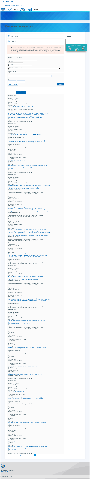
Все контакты (3, 473)
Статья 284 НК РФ (12, 342)
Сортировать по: (11, 90)
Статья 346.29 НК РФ (13, 366)
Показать (60, 84)
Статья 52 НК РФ (12, 134)
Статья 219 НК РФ (37, 134)
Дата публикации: (12, 95)
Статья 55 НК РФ (28, 134)
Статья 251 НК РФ (12, 391)
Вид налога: (11, 108)
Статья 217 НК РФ (21, 160)
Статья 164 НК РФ (21, 106)
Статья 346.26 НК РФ (23, 366)
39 (41, 455)
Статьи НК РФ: (11, 105)
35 (29, 455)
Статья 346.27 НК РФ (33, 366)
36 (32, 455)
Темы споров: (11, 110)
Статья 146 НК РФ (12, 417)
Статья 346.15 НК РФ (21, 391)
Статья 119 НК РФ (12, 441)
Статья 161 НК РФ (12, 106)
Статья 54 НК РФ (20, 134)
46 (46, 455)
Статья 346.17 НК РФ (30, 106)
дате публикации (21, 92)
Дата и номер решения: (13, 98)
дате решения (11, 92)
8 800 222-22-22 (4, 471)
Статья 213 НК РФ (12, 160)
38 (38, 455)
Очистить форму (13, 84)
